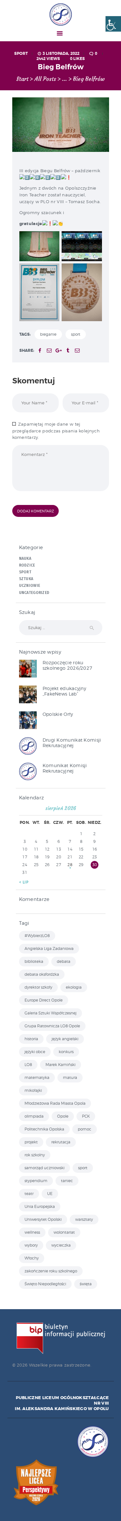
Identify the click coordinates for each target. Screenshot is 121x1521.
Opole (62, 1116)
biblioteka (34, 961)
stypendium (36, 1180)
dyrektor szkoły (38, 987)
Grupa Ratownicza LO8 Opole (52, 1025)
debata (63, 961)
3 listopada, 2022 (61, 53)
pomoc (84, 1129)
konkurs (66, 1051)
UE (50, 1193)
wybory (31, 1245)
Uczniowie (29, 585)
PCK (86, 1116)
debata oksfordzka (42, 974)
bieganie (48, 334)
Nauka (25, 558)
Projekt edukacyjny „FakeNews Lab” (64, 691)
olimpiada (34, 1116)
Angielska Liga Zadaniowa (49, 948)
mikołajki (33, 1090)
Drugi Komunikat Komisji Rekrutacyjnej (72, 742)
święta (86, 1283)
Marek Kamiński (60, 1064)
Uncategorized (34, 592)
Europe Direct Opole (44, 1000)
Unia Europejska (40, 1206)
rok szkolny (35, 1154)
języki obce (35, 1051)
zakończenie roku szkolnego (51, 1271)
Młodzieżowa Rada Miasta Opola (55, 1103)
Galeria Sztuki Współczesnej (50, 1013)
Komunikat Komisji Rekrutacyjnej (65, 768)
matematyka (37, 1077)
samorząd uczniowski (45, 1167)
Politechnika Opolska (44, 1129)
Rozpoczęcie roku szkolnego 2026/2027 (68, 665)
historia (31, 1038)
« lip (24, 882)
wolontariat (64, 1232)
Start (22, 79)
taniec (67, 1180)
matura (70, 1077)
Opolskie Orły (58, 714)
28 (69, 864)
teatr (29, 1193)
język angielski (65, 1038)
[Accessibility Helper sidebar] (113, 24)
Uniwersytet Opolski (43, 1219)
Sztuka (26, 579)
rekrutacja (60, 1142)
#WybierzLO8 (37, 935)
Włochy (32, 1258)
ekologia (74, 987)
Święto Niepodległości (45, 1283)
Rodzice (27, 565)
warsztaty (84, 1219)
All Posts (45, 79)
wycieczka (61, 1245)
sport (75, 334)
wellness (32, 1232)
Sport (21, 53)
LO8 (28, 1064)
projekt (31, 1142)
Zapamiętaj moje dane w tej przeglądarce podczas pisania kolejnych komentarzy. (56, 430)
